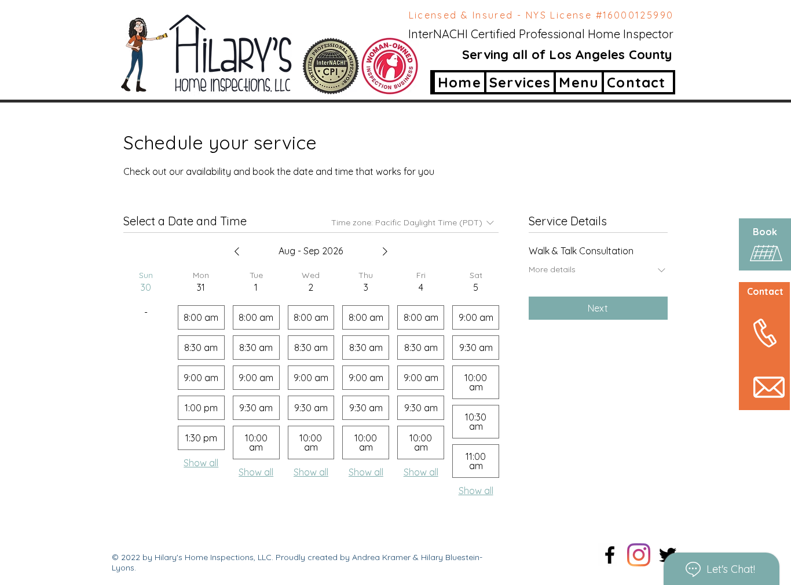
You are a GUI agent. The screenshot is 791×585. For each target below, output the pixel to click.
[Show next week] (385, 251)
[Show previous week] (237, 251)
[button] (578, 82)
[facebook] (609, 554)
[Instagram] (638, 554)
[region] (753, 314)
